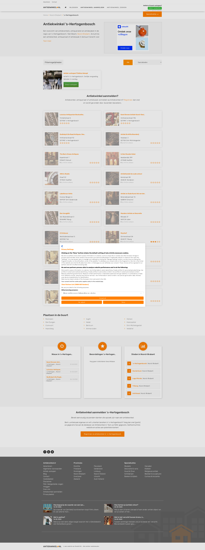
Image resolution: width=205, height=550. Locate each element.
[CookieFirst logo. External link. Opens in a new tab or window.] (62, 246)
